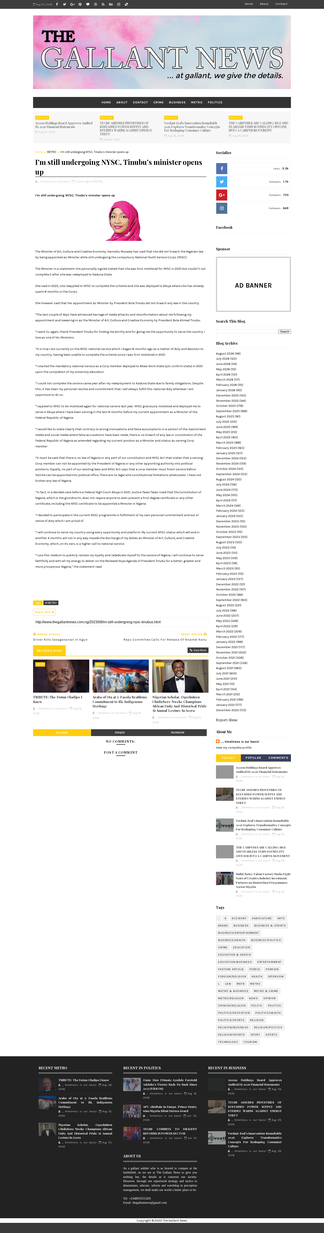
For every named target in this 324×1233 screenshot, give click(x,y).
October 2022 (226, 595)
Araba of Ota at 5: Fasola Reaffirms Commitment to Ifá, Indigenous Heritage (120, 701)
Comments (278, 758)
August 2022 (225, 605)
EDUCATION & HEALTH (234, 954)
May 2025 (223, 432)
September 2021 (227, 663)
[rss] (103, 4)
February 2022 (226, 637)
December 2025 (227, 395)
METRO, (98, 181)
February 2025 (226, 448)
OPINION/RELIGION (232, 1005)
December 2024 (227, 458)
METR (241, 983)
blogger (62, 732)
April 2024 (223, 500)
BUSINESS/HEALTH (232, 940)
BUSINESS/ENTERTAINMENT (238, 932)
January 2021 (225, 705)
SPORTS (271, 1034)
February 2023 (226, 574)
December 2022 (227, 584)
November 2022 (227, 589)
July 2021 (222, 673)
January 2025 (225, 453)
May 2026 (223, 369)
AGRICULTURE (262, 918)
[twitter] (64, 4)
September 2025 (228, 411)
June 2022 (223, 615)
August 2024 (225, 479)
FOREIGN (272, 969)
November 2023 (227, 526)
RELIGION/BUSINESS (233, 1027)
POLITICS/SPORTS (231, 1020)
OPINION (269, 998)
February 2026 (226, 385)
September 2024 (228, 474)
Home (249, 4)
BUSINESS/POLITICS (266, 940)
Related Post (49, 650)
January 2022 (225, 642)
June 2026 (223, 364)
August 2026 (225, 353)
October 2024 (226, 469)
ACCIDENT (239, 918)
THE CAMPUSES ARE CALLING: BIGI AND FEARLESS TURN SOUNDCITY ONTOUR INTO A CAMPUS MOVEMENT (258, 127)
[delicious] (126, 4)
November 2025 (227, 401)
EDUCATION (241, 947)
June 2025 (223, 427)
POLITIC (257, 1005)
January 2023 (226, 579)
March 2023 (225, 568)
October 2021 (225, 658)
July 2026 (222, 359)
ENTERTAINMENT (269, 961)
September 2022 (228, 600)
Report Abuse (227, 719)
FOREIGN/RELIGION (232, 976)
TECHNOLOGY (228, 1041)
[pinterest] (80, 4)
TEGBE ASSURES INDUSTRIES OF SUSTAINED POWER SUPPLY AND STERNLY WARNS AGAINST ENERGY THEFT (126, 128)
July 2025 (222, 422)
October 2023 (226, 532)
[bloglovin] (87, 4)
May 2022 (223, 621)
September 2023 (228, 537)
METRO (197, 102)
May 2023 (223, 558)
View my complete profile (233, 747)
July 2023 (223, 547)
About (264, 4)
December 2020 (227, 710)
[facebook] (57, 4)
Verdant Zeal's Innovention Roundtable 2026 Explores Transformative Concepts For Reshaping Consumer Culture (192, 127)
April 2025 (223, 437)
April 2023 (223, 563)
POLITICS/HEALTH (268, 1012)
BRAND (223, 925)
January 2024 (225, 516)
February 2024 (226, 511)
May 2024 (223, 495)
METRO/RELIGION (231, 998)
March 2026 (224, 379)
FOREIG (255, 969)
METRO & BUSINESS (233, 991)
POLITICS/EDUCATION (234, 1012)
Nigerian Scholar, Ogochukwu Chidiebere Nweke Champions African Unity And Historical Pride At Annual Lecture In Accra (179, 704)
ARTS (281, 918)
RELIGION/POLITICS (268, 1027)
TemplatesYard (175, 1227)
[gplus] (72, 4)
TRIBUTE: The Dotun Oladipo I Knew (57, 699)
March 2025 (224, 442)
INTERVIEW (276, 976)
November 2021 (227, 652)
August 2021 (224, 668)
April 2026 (223, 374)
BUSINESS (177, 102)
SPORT (255, 1034)
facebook (177, 732)
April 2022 (223, 626)
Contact (281, 4)
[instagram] (118, 4)
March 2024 (224, 506)
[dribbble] (95, 4)
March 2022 (224, 631)
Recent (228, 758)
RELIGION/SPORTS (231, 1034)
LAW (228, 983)
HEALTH (257, 976)
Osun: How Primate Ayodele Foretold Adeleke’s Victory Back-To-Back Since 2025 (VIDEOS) (170, 1084)
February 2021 (226, 699)
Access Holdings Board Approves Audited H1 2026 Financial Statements (63, 125)
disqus (120, 732)
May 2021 (222, 684)
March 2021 (224, 694)
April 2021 (223, 689)
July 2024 (222, 484)
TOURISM (250, 1041)
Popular (253, 758)
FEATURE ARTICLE (231, 969)
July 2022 (222, 610)
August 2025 (225, 416)
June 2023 (223, 553)
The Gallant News (175, 1220)
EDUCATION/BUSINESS (235, 961)
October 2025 (226, 406)
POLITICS (215, 102)
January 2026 (225, 390)
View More (200, 650)
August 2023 (225, 542)
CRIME (158, 102)
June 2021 (223, 679)
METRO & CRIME (266, 991)
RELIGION (257, 1020)
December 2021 (227, 647)
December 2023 (227, 521)
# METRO (51, 602)
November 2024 (227, 463)
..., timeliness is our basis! (239, 742)
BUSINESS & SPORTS (270, 925)
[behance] (111, 4)
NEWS (253, 998)
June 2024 (223, 490)
